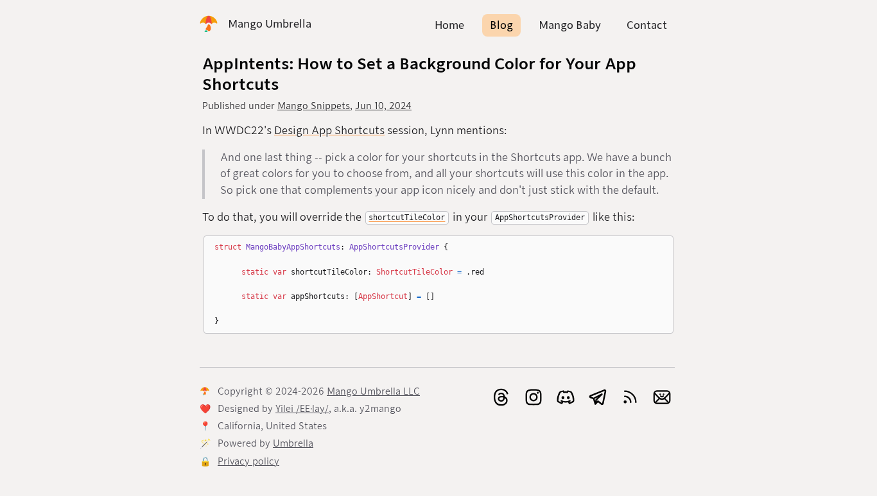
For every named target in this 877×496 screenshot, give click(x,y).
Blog (501, 25)
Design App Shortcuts (329, 130)
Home (449, 25)
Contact (647, 25)
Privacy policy (248, 461)
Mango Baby (570, 25)
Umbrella (293, 443)
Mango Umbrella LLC (373, 391)
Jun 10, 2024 (383, 106)
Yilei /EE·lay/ (302, 409)
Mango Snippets (313, 106)
